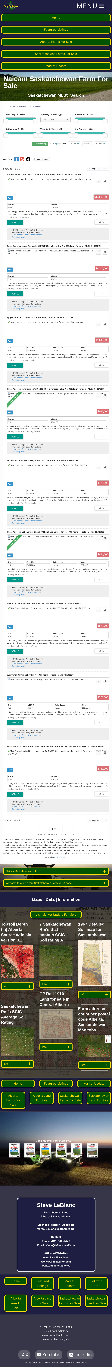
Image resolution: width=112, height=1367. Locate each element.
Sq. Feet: (85, 129)
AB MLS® (45, 1326)
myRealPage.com (60, 857)
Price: (15, 114)
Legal (69, 1326)
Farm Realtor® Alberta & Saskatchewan (27, 235)
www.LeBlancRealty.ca (56, 1265)
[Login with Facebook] (16, 161)
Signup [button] (37, 159)
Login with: (8, 159)
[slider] (5, 121)
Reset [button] (86, 143)
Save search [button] (39, 143)
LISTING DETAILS (15, 222)
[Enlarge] (30, 1030)
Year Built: (51, 129)
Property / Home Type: (51, 114)
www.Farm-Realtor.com (56, 1261)
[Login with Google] (22, 161)
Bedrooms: (84, 114)
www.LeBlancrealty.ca (56, 1339)
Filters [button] (99, 143)
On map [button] (73, 143)
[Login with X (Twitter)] (28, 161)
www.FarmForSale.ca (56, 1257)
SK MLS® (58, 1326)
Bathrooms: (15, 129)
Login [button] (46, 159)
